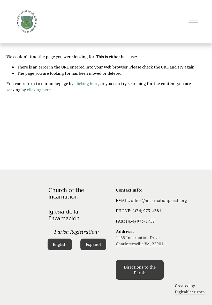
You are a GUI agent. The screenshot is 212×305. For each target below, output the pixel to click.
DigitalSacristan (190, 292)
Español (93, 244)
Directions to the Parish (140, 270)
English (59, 244)
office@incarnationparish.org (159, 200)
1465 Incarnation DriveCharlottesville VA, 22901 (139, 241)
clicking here (86, 83)
